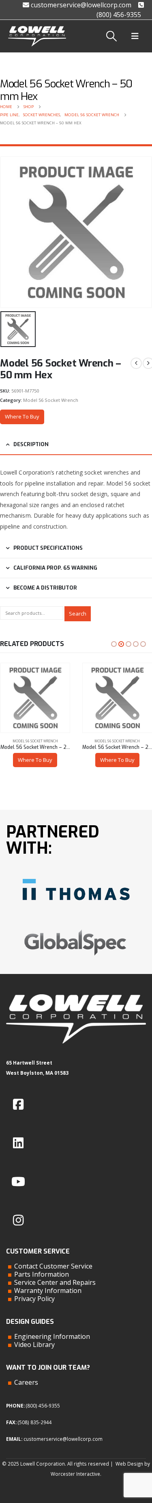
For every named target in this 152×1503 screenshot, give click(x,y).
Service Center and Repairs (55, 1282)
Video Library (34, 1344)
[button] (111, 36)
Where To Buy (22, 416)
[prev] (136, 363)
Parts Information (41, 1274)
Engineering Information (52, 1336)
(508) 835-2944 (35, 1422)
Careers (26, 1382)
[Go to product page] (35, 698)
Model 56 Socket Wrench (50, 400)
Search (77, 613)
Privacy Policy (34, 1298)
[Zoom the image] (76, 875)
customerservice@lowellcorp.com (80, 4)
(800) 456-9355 (43, 1405)
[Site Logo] (37, 36)
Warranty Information (47, 1290)
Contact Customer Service (53, 1266)
